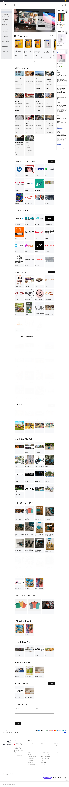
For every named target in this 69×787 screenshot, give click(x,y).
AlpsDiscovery (7, 784)
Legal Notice (56, 750)
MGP (16, 265)
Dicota (46, 238)
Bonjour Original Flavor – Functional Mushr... (18, 52)
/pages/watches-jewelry (39, 103)
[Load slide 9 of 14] (36, 31)
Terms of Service (56, 747)
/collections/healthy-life (29, 145)
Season (36, 496)
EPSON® (37, 175)
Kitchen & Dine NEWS (44, 750)
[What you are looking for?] (45, 5)
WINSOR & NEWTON (49, 188)
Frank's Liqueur (28, 381)
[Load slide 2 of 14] (29, 31)
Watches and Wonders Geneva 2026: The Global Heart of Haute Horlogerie (61, 135)
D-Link (26, 224)
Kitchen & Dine (4, 24)
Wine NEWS (43, 760)
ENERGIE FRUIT (38, 299)
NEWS (42, 743)
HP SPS (16, 175)
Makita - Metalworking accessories (38, 550)
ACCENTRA (27, 676)
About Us (3, 10)
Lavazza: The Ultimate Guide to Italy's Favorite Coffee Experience (62, 105)
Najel (36, 286)
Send (18, 723)
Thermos (17, 655)
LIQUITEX (17, 203)
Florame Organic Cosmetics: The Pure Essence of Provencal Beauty (61, 119)
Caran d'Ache (28, 203)
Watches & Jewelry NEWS (45, 769)
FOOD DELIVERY (5, 51)
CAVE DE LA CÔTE (18, 350)
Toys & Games (4, 21)
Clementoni (27, 431)
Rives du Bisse (38, 351)
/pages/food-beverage (49, 103)
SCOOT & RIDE (28, 466)
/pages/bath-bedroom (19, 124)
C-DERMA (27, 329)
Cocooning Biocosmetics (38, 329)
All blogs (62, 148)
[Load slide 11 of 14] (38, 31)
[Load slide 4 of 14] (31, 31)
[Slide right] (37, 61)
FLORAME (27, 286)
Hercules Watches (46, 613)
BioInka (16, 381)
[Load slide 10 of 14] (37, 31)
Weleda (16, 314)
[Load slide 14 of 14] (41, 31)
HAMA (36, 238)
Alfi (46, 496)
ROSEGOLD (17, 286)
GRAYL (46, 466)
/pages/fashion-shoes (19, 145)
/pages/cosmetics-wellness (19, 103)
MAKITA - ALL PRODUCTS (18, 518)
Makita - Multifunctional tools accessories (18, 567)
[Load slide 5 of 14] (32, 31)
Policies (3, 58)
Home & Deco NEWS (44, 768)
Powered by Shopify (12, 784)
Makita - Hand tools (19, 550)
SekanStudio (38, 676)
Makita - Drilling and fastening (48, 518)
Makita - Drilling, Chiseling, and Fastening (38, 518)
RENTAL (3, 49)
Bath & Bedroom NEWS (45, 752)
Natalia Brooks (38, 588)
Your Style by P (18, 588)
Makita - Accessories (19, 534)
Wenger (37, 203)
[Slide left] (32, 61)
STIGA (26, 496)
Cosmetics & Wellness (6, 26)
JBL (16, 238)
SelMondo (47, 397)
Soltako (47, 655)
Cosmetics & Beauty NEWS (45, 758)
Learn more (59, 84)
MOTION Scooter (39, 466)
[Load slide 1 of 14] (27, 31)
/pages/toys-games (29, 81)
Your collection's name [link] (28, 518)
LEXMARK (47, 175)
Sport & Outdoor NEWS (45, 747)
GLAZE (16, 299)
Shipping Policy (56, 745)
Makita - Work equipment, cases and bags (49, 567)
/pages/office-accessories (49, 81)
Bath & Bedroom (5, 36)
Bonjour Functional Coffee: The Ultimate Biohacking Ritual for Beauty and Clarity (61, 90)
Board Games (38, 431)
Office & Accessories (5, 16)
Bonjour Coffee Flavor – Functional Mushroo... (27, 52)
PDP (26, 251)
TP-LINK (37, 224)
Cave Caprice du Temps (28, 351)
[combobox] (30, 5)
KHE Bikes (27, 452)
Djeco (46, 431)
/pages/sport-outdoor (39, 81)
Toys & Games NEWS (44, 748)
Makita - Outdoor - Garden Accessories (29, 567)
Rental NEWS (43, 773)
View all (59, 12)
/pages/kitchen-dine (29, 103)
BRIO (16, 431)
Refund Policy (56, 743)
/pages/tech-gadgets (19, 81)
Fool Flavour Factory (38, 397)
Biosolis (16, 329)
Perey (46, 351)
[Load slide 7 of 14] (34, 31)
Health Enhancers (5, 46)
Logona (26, 314)
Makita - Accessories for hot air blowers (29, 533)
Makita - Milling (48, 551)
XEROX (26, 175)
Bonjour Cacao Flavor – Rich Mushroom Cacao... (37, 52)
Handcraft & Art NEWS (44, 771)
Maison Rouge (48, 366)
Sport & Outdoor (5, 19)
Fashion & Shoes (5, 39)
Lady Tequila (28, 397)
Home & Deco (4, 34)
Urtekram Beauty (49, 314)
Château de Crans (19, 365)
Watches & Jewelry (5, 41)
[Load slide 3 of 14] (30, 31)
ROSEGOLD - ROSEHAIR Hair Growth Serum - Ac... (47, 52)
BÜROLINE (37, 190)
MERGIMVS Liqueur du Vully (49, 380)
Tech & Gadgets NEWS (44, 745)
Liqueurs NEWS (43, 762)
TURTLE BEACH (48, 224)
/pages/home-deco (49, 124)
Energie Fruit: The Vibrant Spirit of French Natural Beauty (62, 75)
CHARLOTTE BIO (28, 299)
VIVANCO (27, 265)
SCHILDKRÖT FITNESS (18, 495)
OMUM (46, 286)
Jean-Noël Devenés (39, 380)
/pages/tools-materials (29, 124)
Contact (3, 53)
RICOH (16, 190)
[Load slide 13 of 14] (40, 31)
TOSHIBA (37, 265)
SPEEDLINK (37, 251)
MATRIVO (37, 655)
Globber (47, 452)
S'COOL (26, 481)
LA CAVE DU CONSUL (27, 366)
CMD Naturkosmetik (39, 313)
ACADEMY (17, 481)
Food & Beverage (5, 29)
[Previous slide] (16, 20)
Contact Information (57, 752)
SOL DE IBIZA (48, 299)
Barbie (46, 418)
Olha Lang (27, 588)
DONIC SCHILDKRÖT (38, 480)
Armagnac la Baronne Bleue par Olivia (19, 396)
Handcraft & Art (5, 44)
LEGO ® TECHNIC (38, 418)
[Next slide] (54, 20)
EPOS (46, 203)
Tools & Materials (5, 31)
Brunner (16, 466)
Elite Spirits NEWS (44, 764)
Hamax (16, 452)
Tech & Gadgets (5, 14)
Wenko (16, 676)
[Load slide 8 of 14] (35, 31)
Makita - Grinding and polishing (49, 535)
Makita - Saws (38, 568)
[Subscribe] (13, 751)
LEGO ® (16, 418)
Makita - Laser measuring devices (29, 549)
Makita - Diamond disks (39, 535)
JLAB (16, 251)
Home (3, 12)
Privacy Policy (56, 748)
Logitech (27, 190)
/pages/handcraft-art (39, 124)
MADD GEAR (37, 452)
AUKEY (26, 238)
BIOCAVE (37, 366)
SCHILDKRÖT (48, 481)
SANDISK (47, 251)
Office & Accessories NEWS (45, 756)
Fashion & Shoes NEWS (45, 766)
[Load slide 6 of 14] (33, 31)
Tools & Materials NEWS (45, 754)
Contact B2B (4, 55)
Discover (41, 26)
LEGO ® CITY (27, 418)
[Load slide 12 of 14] (39, 31)
